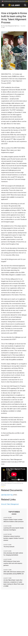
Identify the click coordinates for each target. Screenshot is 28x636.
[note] (14, 484)
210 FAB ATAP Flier (7, 495)
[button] (0, 3)
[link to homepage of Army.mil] (14, 5)
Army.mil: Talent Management (10, 504)
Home (5, 627)
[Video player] (14, 474)
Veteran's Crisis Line (18, 631)
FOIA (24, 629)
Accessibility (16, 629)
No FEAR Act (6, 631)
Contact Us (13, 627)
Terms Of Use (6, 629)
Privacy (21, 627)
